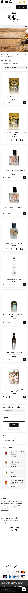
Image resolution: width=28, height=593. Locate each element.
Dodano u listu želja (6, 102)
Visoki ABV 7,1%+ (9, 440)
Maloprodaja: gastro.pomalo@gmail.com (6, 1)
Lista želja (26, 1)
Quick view (3, 102)
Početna (3, 55)
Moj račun (21, 1)
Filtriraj (14, 425)
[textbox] (14, 410)
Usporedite (9, 102)
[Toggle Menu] (26, 26)
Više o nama (4, 508)
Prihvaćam (7, 589)
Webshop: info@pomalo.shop (2, 1)
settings (20, 586)
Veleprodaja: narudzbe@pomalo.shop (10, 1)
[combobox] (14, 410)
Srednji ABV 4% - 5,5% (11, 438)
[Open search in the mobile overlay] (14, 7)
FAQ (5, 523)
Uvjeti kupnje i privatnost (11, 520)
